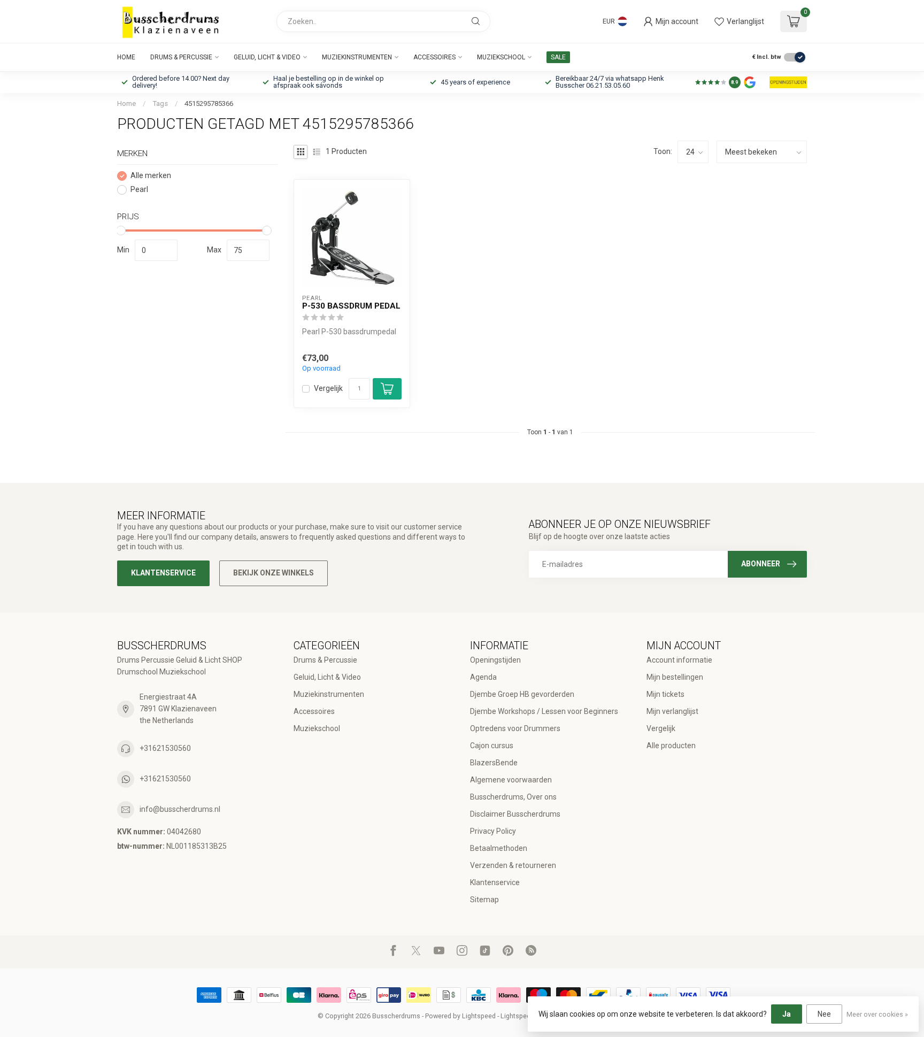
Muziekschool (501, 57)
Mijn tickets (665, 694)
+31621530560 (165, 748)
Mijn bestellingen (674, 677)
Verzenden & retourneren (513, 865)
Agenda (483, 677)
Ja (786, 1014)
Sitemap (484, 899)
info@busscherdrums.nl (180, 809)
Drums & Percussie (181, 57)
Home (126, 57)
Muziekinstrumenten (357, 57)
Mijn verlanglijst (672, 711)
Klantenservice (163, 573)
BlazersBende (494, 762)
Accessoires (434, 57)
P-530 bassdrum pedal (351, 306)
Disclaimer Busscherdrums (515, 814)
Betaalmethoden (498, 848)
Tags (160, 103)
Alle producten (671, 745)
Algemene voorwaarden (511, 779)
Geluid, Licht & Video (267, 57)
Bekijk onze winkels (273, 573)
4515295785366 (208, 103)
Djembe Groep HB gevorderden (522, 694)
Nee (824, 1014)
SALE (558, 57)
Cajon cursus (491, 745)
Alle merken (150, 176)
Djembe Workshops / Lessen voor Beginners (544, 711)
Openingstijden (495, 660)
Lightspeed (479, 1016)
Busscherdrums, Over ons (513, 797)
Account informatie (679, 660)
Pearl (139, 190)
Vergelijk (328, 389)
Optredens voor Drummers (515, 728)
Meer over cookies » (877, 1014)
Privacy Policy (493, 831)
